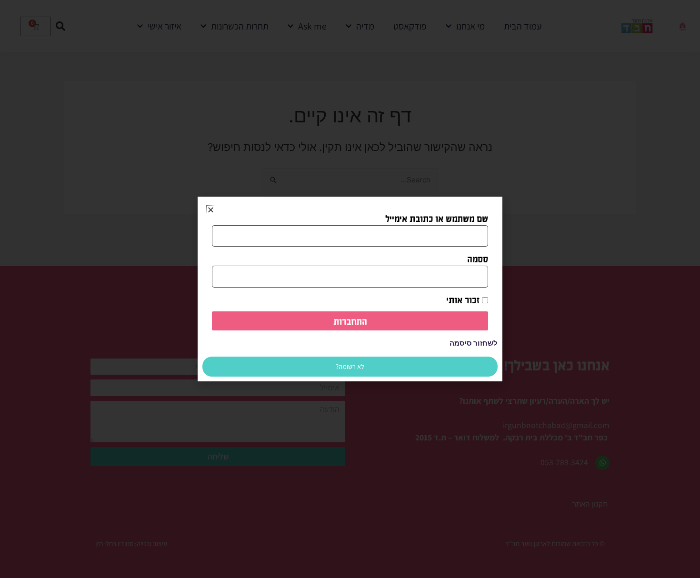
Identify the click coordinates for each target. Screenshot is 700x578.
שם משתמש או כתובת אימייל (436, 218)
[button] (210, 209)
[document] (350, 289)
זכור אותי (464, 299)
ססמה (477, 258)
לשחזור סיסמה (474, 343)
